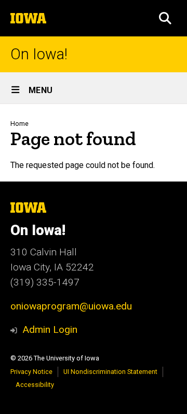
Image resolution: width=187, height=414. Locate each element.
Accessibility (35, 385)
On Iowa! (39, 54)
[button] (165, 18)
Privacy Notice (31, 372)
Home (19, 123)
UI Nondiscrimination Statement (110, 372)
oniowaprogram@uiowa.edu (71, 306)
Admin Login (49, 329)
